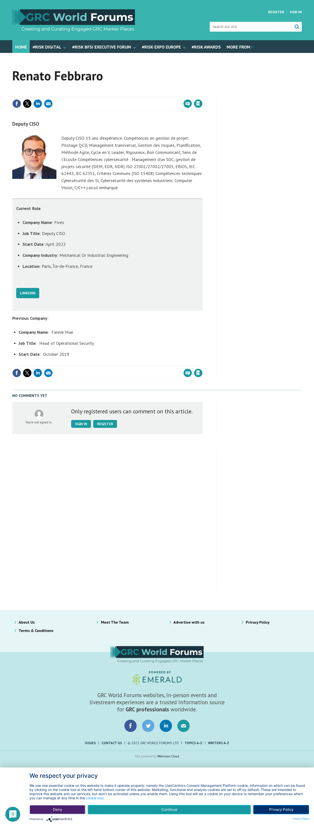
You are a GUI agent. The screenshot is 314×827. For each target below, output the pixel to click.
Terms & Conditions (36, 630)
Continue (169, 809)
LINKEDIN (27, 293)
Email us (183, 725)
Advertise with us (189, 622)
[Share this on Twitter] (27, 103)
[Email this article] (48, 103)
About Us (27, 622)
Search (297, 27)
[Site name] (73, 29)
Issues (90, 743)
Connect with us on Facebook (130, 725)
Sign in (140, 93)
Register (276, 12)
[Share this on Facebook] (16, 103)
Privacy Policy (258, 622)
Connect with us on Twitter (148, 725)
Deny (57, 809)
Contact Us (112, 743)
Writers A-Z (218, 743)
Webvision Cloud (168, 756)
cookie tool (94, 798)
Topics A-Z (193, 743)
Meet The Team (115, 622)
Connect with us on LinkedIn (165, 725)
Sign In (296, 12)
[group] (239, 46)
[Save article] (198, 103)
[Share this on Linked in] (37, 103)
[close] (202, 93)
